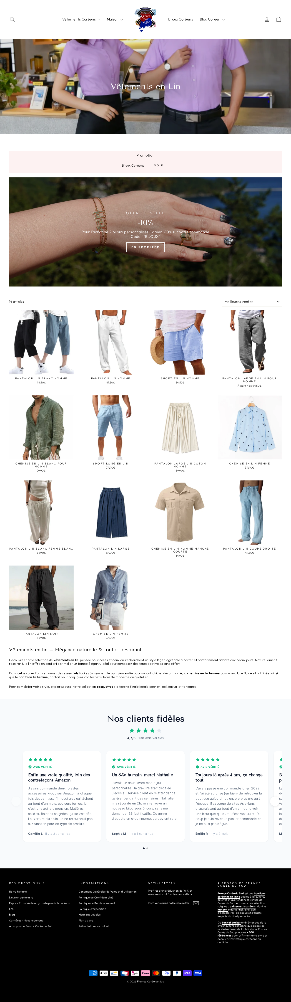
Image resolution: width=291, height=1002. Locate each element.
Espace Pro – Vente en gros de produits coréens (39, 903)
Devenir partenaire (21, 897)
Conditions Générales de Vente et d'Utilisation (108, 891)
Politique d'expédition (92, 909)
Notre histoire (18, 891)
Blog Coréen (210, 19)
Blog (12, 914)
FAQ (12, 909)
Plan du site (86, 920)
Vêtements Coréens (79, 19)
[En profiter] (145, 232)
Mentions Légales (90, 914)
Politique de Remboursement (97, 903)
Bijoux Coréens (180, 19)
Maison (113, 19)
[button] (275, 801)
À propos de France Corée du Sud (30, 926)
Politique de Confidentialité (96, 897)
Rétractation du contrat (94, 926)
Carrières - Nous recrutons (26, 920)
